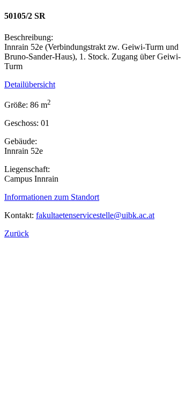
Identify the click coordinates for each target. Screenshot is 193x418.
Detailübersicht (29, 84)
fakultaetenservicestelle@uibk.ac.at (95, 215)
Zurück (16, 233)
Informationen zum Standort (51, 196)
